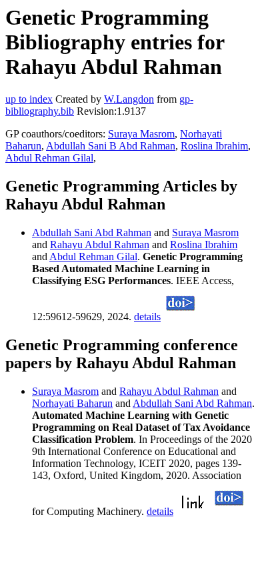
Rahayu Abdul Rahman (99, 244)
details (147, 316)
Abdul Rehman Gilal (49, 157)
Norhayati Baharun (72, 403)
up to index (29, 99)
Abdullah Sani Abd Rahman (91, 232)
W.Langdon (129, 99)
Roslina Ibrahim (214, 145)
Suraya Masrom (141, 133)
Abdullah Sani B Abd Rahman (110, 145)
